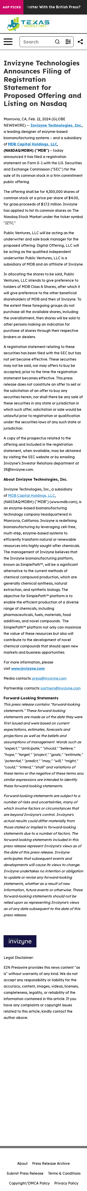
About (22, 1163)
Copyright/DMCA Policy (29, 1183)
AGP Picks (12, 7)
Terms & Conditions (64, 1173)
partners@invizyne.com (61, 688)
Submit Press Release (25, 1173)
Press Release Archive (51, 1163)
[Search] (57, 42)
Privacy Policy (66, 1183)
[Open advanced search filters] (68, 42)
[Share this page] (80, 41)
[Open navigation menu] (8, 41)
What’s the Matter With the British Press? (43, 7)
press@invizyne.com (49, 678)
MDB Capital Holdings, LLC (31, 495)
